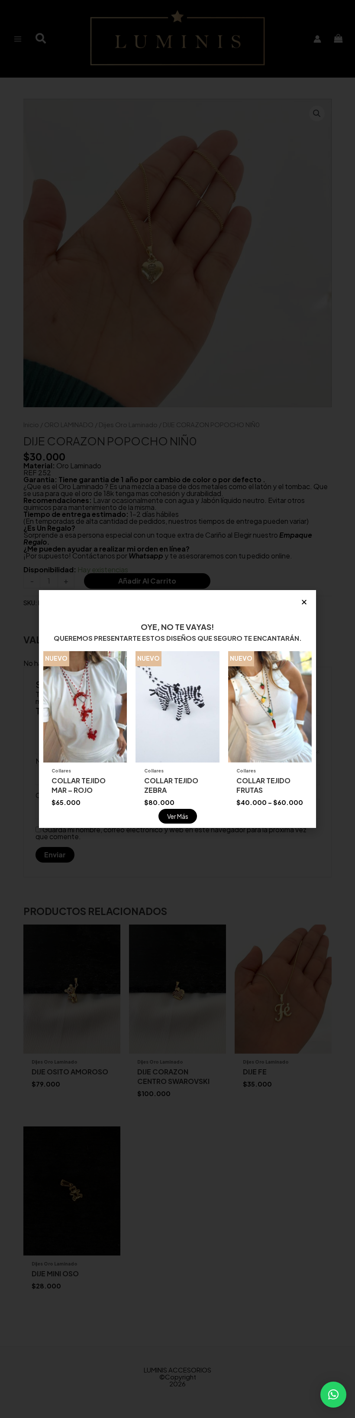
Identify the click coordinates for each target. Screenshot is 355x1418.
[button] (333, 1395)
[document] (177, 709)
